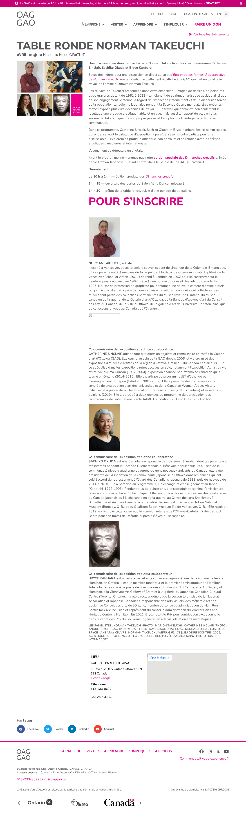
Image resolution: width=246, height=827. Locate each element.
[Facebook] (201, 751)
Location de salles (198, 14)
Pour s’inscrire (136, 201)
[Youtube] (226, 751)
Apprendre (114, 751)
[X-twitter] (218, 751)
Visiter (92, 751)
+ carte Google (101, 678)
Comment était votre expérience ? (204, 758)
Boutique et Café (164, 14)
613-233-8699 (28, 779)
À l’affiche (71, 751)
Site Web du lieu (102, 697)
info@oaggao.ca (53, 779)
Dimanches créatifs (159, 176)
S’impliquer (139, 751)
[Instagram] (210, 751)
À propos (163, 751)
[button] (226, 14)
